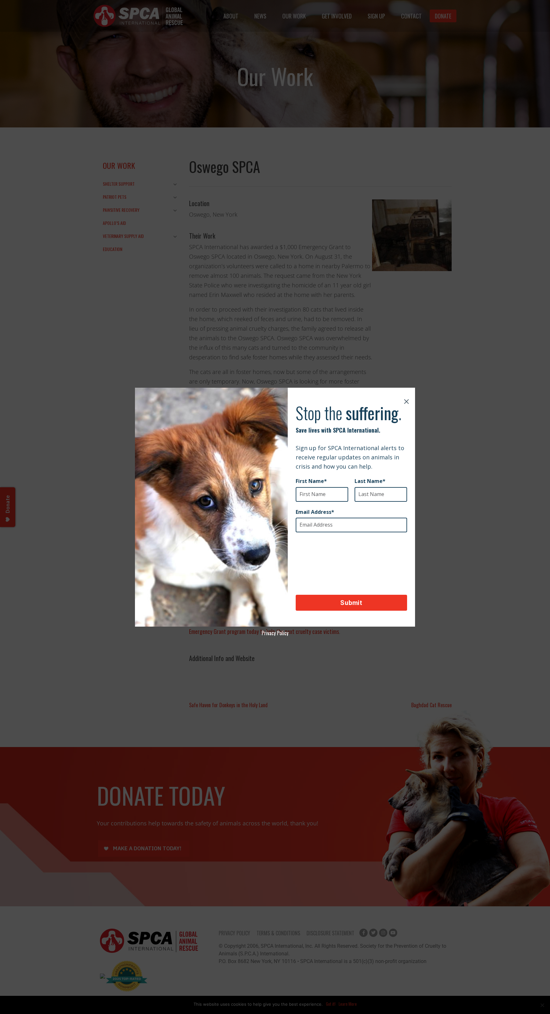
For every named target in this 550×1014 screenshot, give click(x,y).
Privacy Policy (275, 633)
